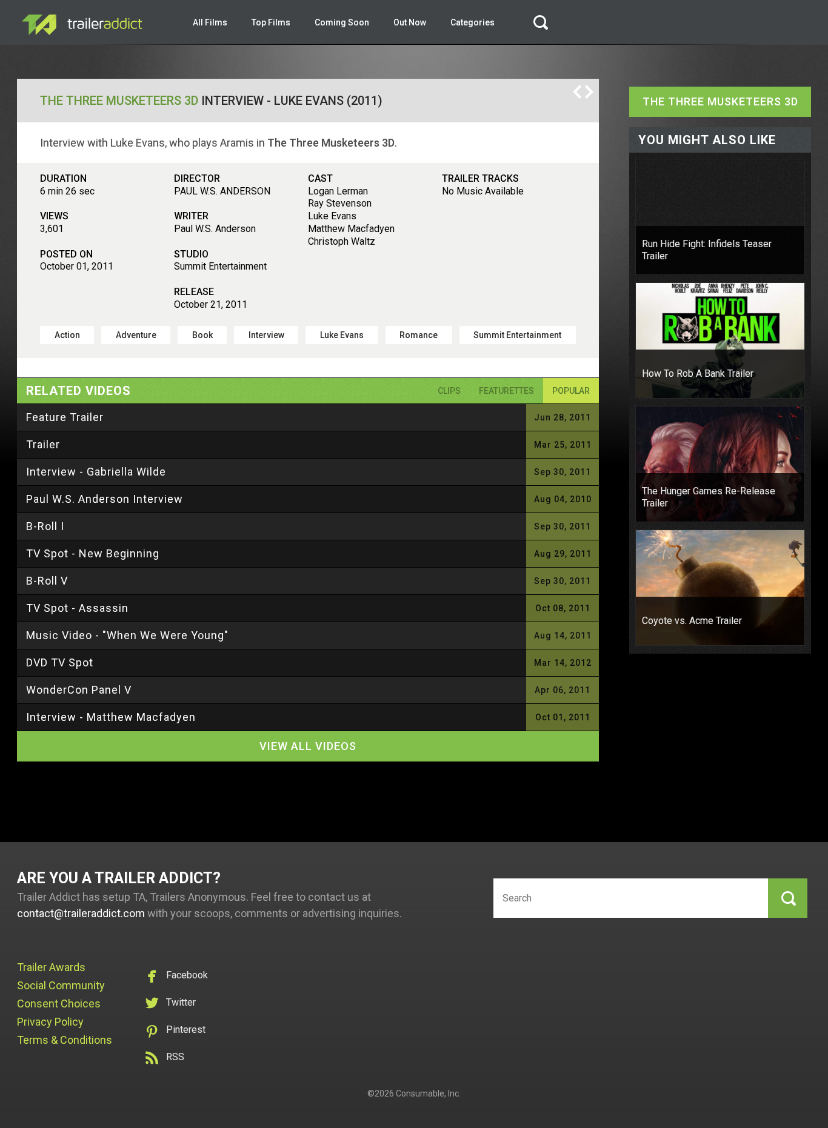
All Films (210, 22)
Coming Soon (342, 22)
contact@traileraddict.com (81, 913)
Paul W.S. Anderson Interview (104, 499)
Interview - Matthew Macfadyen (111, 717)
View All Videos (307, 746)
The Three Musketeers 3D (119, 100)
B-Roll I (45, 526)
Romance (418, 335)
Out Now (409, 22)
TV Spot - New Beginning (92, 553)
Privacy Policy (50, 1021)
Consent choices (59, 1003)
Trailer (43, 444)
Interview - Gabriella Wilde (96, 471)
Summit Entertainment (517, 335)
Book (202, 335)
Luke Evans (342, 335)
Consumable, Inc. (428, 1093)
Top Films (271, 22)
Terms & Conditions (64, 1039)
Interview (266, 335)
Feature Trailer (65, 417)
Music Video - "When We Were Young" (127, 635)
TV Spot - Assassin (77, 608)
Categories (472, 22)
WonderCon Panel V (79, 689)
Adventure (136, 335)
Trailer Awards (51, 967)
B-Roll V (47, 580)
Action (67, 335)
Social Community (61, 985)
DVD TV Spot (59, 662)
